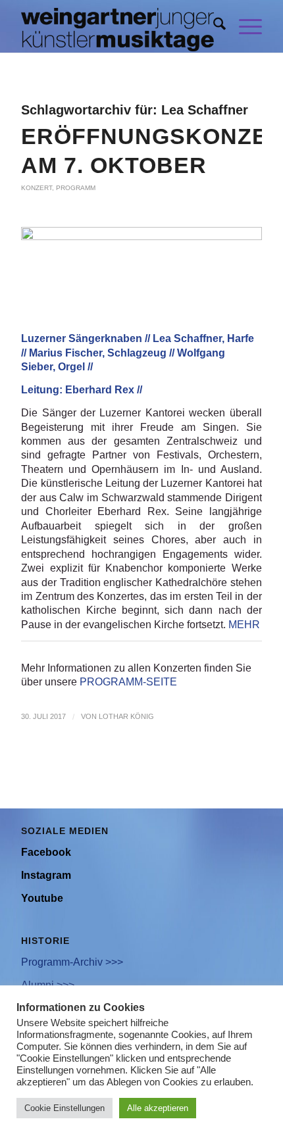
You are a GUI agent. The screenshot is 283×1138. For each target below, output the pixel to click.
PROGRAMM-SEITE (128, 681)
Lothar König (126, 716)
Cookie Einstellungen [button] (64, 1108)
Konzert (36, 187)
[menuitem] (213, 26)
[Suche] (213, 26)
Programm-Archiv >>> (72, 962)
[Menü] (244, 26)
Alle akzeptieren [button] (157, 1108)
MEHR (244, 624)
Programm (75, 187)
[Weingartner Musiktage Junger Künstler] (117, 26)
